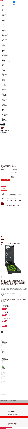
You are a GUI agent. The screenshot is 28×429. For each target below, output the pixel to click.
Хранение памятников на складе (6, 61)
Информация (3, 45)
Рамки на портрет (5, 30)
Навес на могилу (5, 39)
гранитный (14, 187)
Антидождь (3, 60)
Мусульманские (4, 24)
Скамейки (4, 41)
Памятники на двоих (4, 14)
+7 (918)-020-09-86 (2, 0)
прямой (19, 187)
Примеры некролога (5, 55)
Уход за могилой (4, 56)
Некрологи (4, 54)
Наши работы (3, 50)
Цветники (4, 44)
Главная (2, 5)
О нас (2, 6)
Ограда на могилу (5, 40)
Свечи (4, 28)
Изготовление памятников (3, 125)
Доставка (3, 58)
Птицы (4, 76)
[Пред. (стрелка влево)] (1, 428)
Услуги (2, 51)
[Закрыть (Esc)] (10, 427)
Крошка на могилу (5, 36)
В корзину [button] (4, 308)
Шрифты (4, 33)
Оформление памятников (5, 34)
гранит (11, 187)
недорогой (17, 187)
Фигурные (4, 16)
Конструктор (3, 48)
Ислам (4, 31)
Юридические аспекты (5, 106)
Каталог (2, 10)
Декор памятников (5, 35)
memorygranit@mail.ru (5, 132)
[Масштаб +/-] (1, 427)
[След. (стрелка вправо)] (4, 428)
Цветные (3, 86)
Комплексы (3, 25)
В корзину (3, 186)
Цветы (4, 29)
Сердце (4, 19)
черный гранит (22, 187)
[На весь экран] (4, 427)
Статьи (3, 9)
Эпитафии (4, 38)
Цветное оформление (3, 353)
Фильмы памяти (5, 53)
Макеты (2, 49)
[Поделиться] (7, 427)
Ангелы (4, 18)
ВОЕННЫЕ (3, 21)
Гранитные (3, 11)
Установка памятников (5, 116)
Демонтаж (3, 59)
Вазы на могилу (5, 96)
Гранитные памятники (6, 165)
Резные (4, 20)
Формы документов (4, 46)
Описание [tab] (3, 188)
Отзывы (3, 8)
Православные (4, 26)
